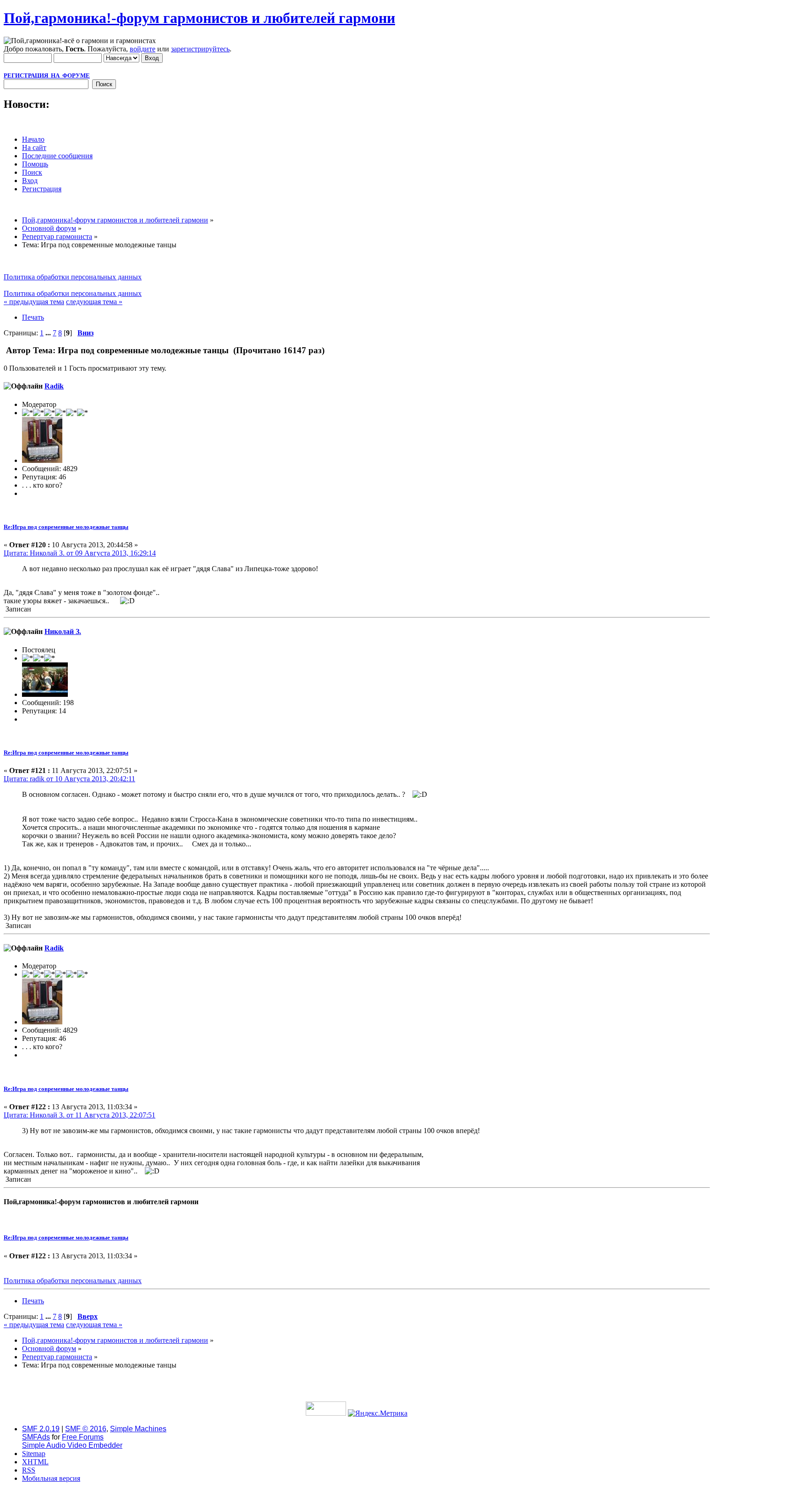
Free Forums (83, 1437)
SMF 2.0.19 (41, 1429)
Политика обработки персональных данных (73, 277)
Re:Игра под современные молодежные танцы (66, 526)
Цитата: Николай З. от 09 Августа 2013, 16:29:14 (80, 553)
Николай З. (62, 631)
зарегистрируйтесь (200, 49)
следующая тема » (94, 302)
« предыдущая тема (34, 302)
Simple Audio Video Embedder (72, 1445)
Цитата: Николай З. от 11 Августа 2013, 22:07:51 (79, 1115)
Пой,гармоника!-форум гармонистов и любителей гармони (199, 18)
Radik (54, 386)
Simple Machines (138, 1429)
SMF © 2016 (85, 1429)
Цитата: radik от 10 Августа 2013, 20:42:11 (69, 779)
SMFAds (36, 1437)
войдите (142, 49)
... (49, 333)
